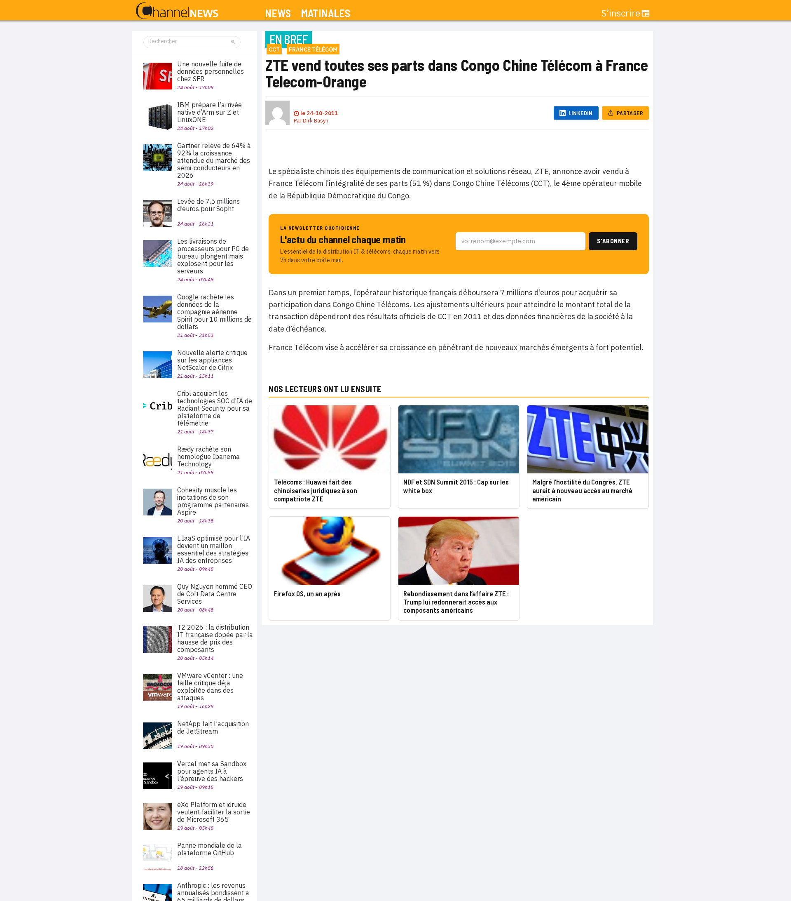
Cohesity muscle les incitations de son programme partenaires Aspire (213, 501)
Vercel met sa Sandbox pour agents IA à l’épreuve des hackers (211, 771)
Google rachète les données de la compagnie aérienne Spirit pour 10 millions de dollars (214, 312)
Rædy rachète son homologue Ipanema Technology (208, 456)
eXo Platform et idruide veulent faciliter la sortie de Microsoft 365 (213, 811)
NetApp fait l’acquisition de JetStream (213, 727)
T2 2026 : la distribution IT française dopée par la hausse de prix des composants (215, 638)
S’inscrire (620, 13)
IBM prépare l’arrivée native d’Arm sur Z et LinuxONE (209, 112)
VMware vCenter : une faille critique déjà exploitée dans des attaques (210, 686)
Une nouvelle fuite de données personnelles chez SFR (210, 71)
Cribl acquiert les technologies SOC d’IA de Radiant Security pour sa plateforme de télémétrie (214, 408)
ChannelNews (177, 11)
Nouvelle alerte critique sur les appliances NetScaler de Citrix (212, 360)
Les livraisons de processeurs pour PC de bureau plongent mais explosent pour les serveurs (213, 256)
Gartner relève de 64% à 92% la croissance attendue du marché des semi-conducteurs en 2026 (214, 160)
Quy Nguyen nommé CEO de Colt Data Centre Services (214, 593)
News (278, 13)
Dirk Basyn (315, 120)
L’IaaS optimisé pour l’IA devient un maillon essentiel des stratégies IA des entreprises (213, 549)
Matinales (325, 13)
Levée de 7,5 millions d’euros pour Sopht (208, 205)
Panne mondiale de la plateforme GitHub (209, 849)
